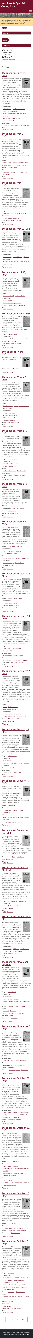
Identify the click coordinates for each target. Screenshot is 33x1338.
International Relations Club (21, 1115)
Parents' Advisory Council (22, 1168)
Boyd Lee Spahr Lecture (22, 558)
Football (11, 1015)
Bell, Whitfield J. (12, 756)
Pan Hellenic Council (8, 1168)
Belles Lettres (20, 857)
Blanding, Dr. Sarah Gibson (21, 406)
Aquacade (10, 1006)
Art (12, 859)
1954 (4, 129)
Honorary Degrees (16, 220)
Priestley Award (12, 305)
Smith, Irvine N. (12, 1223)
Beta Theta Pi (6, 1287)
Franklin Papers (17, 772)
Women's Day (21, 718)
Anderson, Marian (20, 296)
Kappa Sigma (15, 1287)
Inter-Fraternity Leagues (13, 118)
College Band (16, 218)
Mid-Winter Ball (12, 718)
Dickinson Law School (23, 1296)
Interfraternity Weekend (9, 471)
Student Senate (7, 257)
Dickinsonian (26, 1001)
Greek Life (26, 125)
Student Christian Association (11, 906)
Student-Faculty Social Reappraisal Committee (16, 339)
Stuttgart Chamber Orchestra (11, 463)
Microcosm (16, 1166)
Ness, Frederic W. (8, 406)
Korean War (14, 1018)
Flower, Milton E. (7, 648)
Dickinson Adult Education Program (12, 822)
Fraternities (6, 1003)
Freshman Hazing (7, 1180)
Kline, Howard (22, 901)
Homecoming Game (14, 1070)
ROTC (13, 165)
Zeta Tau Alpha (24, 949)
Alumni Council (14, 1003)
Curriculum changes (8, 563)
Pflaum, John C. (7, 162)
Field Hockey (24, 1070)
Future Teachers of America (10, 553)
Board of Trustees (18, 655)
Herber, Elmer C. (12, 901)
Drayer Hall (11, 721)
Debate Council (7, 109)
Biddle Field (11, 1067)
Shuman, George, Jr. (13, 1161)
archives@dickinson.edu (8, 59)
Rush (12, 125)
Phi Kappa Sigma (7, 1115)
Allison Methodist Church (9, 1299)
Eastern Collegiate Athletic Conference (18, 817)
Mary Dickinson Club (18, 1280)
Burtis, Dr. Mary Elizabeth (15, 546)
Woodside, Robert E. (8, 408)
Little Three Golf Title (8, 120)
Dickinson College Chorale (20, 1228)
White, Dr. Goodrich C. (21, 213)
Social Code (18, 125)
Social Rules (6, 125)
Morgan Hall (20, 1013)
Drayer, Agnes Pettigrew (9, 709)
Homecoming (11, 1119)
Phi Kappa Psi (24, 1277)
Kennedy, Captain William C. (20, 162)
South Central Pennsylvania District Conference (16, 1182)
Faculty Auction (21, 471)
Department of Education (14, 551)
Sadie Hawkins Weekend (9, 1185)
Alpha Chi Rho (22, 1285)
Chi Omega (16, 949)
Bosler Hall (6, 1011)
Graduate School (15, 1233)
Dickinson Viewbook (19, 475)
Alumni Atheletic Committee (18, 1060)
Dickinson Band (21, 508)
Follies (13, 508)
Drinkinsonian (15, 368)
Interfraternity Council (19, 109)
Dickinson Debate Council (10, 415)
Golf (4, 118)
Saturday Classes (7, 475)
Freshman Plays (12, 341)
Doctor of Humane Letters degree (12, 1308)
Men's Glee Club (7, 218)
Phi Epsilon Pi (6, 1285)
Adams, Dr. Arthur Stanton (15, 598)
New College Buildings (17, 662)
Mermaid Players (17, 257)
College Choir (11, 300)
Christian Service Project (9, 1175)
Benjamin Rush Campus (20, 660)
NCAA (4, 817)
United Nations (7, 1306)
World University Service (9, 466)
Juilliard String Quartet (9, 420)
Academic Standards (8, 565)
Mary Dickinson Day (13, 422)
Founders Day (21, 305)
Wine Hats (5, 1171)
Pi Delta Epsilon (7, 810)
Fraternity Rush (21, 1065)
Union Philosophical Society (20, 1112)
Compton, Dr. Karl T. (8, 296)
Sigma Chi (16, 1277)
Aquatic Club (6, 812)
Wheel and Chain (21, 165)
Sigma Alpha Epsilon (8, 1289)
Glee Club (26, 257)
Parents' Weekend (21, 1230)
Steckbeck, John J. (8, 213)
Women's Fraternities (16, 951)
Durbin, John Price (8, 651)
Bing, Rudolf (11, 1273)
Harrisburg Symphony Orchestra (12, 303)
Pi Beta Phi (6, 951)
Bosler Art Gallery (12, 167)
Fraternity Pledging (20, 1006)
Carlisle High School (13, 513)
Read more (10, 129)
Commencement (12, 111)
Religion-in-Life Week (8, 558)
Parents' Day (11, 1230)
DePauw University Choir (9, 417)
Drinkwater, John (12, 459)
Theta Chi (14, 1285)
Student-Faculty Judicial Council (12, 953)
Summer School (15, 172)
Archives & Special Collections (13, 5)
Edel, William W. (17, 648)
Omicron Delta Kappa (9, 413)
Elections (18, 1119)
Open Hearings (7, 174)
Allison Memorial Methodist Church (17, 113)
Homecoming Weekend (9, 1065)
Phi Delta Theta (7, 1282)
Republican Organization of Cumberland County (16, 716)
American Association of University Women (14, 1173)
